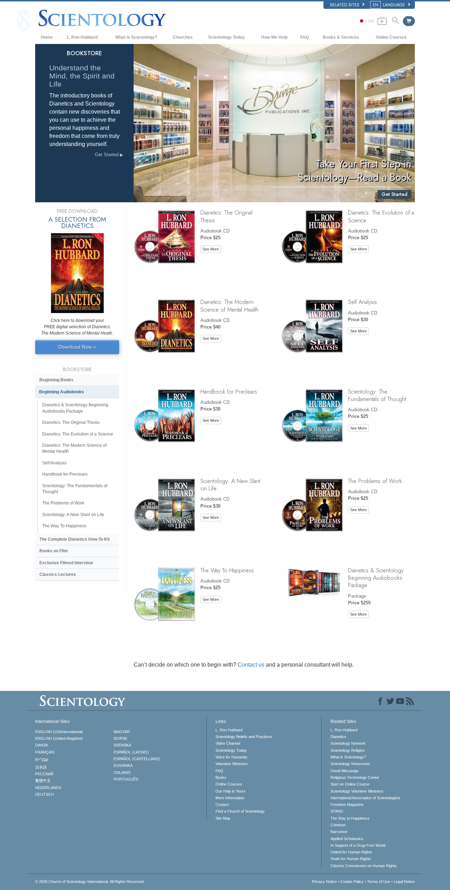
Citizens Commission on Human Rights (363, 866)
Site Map (223, 818)
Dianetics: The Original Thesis (226, 216)
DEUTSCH (44, 794)
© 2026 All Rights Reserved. (89, 881)
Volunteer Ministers (232, 764)
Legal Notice (404, 881)
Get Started (107, 154)
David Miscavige (344, 771)
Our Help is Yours (231, 791)
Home (47, 37)
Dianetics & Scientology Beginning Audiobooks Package (376, 578)
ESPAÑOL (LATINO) (131, 752)
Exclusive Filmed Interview (66, 562)
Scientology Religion (347, 750)
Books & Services (341, 37)
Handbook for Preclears (228, 391)
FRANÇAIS (44, 752)
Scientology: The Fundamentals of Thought (377, 395)
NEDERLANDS (48, 788)
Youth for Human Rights (350, 859)
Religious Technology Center (354, 777)
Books (221, 777)
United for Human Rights (351, 852)
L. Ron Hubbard (82, 37)
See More (210, 249)
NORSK (120, 738)
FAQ (304, 37)
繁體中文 (43, 780)
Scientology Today (226, 37)
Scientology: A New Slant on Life (230, 484)
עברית (41, 759)
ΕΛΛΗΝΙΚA (123, 765)
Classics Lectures (57, 574)
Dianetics (338, 737)
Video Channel (228, 743)
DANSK (41, 745)
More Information (230, 798)
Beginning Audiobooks (61, 391)
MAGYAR (122, 732)
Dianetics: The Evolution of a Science (381, 216)
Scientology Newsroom (350, 764)
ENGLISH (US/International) (59, 732)
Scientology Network (348, 743)
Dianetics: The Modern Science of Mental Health (229, 305)
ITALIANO (122, 772)
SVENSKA (122, 745)
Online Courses (391, 37)
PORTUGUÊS (126, 779)
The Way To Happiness (227, 570)
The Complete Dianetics (74, 539)
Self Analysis (362, 302)
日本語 (41, 767)
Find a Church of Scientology (240, 811)
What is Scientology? (136, 37)
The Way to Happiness (349, 818)
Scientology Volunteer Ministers (357, 791)
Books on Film (53, 550)
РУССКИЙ (44, 774)
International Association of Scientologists (365, 798)
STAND (336, 811)
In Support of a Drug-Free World (357, 845)
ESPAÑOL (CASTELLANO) (137, 759)
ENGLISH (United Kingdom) (59, 738)
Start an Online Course (349, 784)
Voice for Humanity (232, 757)
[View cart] (409, 21)
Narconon (338, 831)
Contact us (251, 665)
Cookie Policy (352, 881)
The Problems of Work (375, 481)
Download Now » (77, 347)
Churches (183, 37)
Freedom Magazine (347, 804)
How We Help (274, 37)
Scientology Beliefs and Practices (244, 737)
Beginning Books (56, 379)
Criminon (338, 825)
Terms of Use (378, 881)
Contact (222, 804)
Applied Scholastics (347, 839)
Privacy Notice (324, 881)
